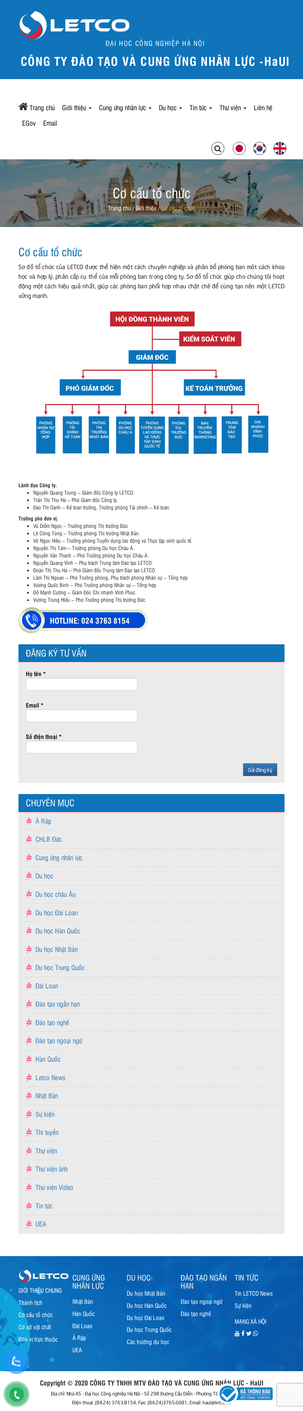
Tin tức (199, 107)
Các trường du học (148, 1341)
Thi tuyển (46, 1131)
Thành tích (30, 1302)
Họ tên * (36, 673)
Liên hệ (263, 107)
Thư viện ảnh (51, 1168)
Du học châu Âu (55, 893)
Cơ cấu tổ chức (35, 1314)
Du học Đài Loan (56, 912)
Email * (35, 705)
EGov (29, 122)
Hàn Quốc (48, 1058)
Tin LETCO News (254, 1293)
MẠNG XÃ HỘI (250, 1321)
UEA (40, 1223)
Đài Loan (46, 985)
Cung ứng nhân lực (123, 107)
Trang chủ (42, 107)
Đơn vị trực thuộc (38, 1339)
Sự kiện (44, 1113)
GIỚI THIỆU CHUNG (40, 1290)
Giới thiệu (75, 107)
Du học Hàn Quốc (57, 930)
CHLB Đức (48, 838)
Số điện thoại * (44, 736)
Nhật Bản (46, 1095)
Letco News (50, 1077)
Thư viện (231, 107)
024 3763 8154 (105, 620)
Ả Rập (43, 820)
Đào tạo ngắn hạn (57, 1003)
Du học (168, 107)
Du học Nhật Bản (56, 948)
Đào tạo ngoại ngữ (58, 1040)
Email (50, 122)
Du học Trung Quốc (60, 967)
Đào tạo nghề (52, 1022)
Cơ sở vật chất (34, 1327)
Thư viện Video (54, 1187)
